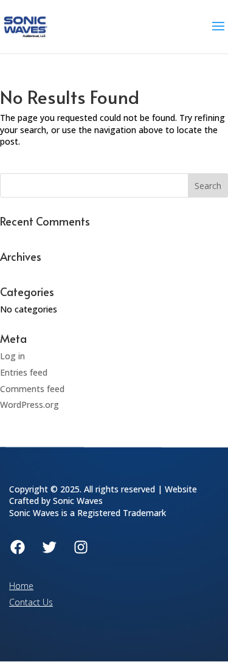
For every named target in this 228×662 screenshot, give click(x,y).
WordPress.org (29, 404)
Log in (12, 356)
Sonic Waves (78, 500)
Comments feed (32, 389)
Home (21, 585)
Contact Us (31, 602)
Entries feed (23, 372)
